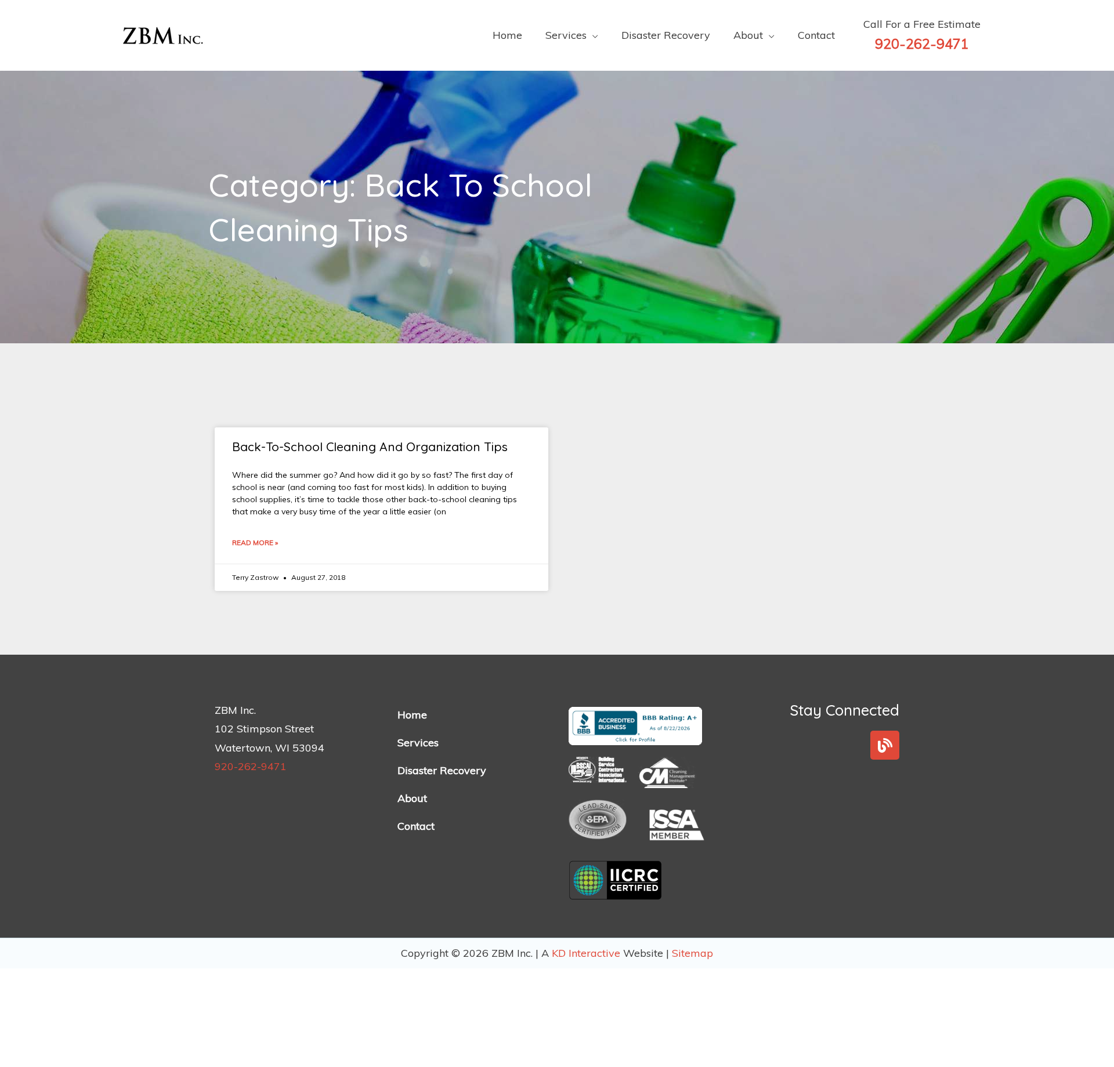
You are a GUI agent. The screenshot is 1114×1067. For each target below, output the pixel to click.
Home (412, 714)
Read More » (255, 542)
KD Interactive (587, 953)
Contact (416, 826)
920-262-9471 (251, 766)
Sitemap (692, 953)
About (412, 798)
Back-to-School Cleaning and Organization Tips (370, 446)
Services (418, 742)
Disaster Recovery (441, 770)
